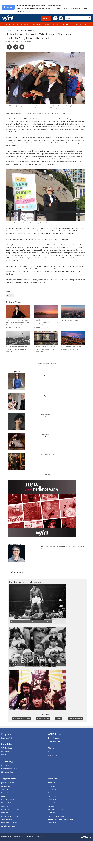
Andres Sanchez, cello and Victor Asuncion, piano (54, 394)
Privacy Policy (6, 837)
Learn (39, 363)
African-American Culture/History (21, 718)
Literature (59, 718)
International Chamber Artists (49, 454)
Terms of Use (18, 837)
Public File (29, 837)
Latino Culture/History (43, 718)
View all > (47, 474)
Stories (13, 30)
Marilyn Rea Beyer (60, 546)
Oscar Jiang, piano (45, 434)
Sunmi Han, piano (45, 374)
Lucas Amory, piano (46, 414)
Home (8, 30)
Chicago (10, 295)
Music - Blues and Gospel (75, 718)
